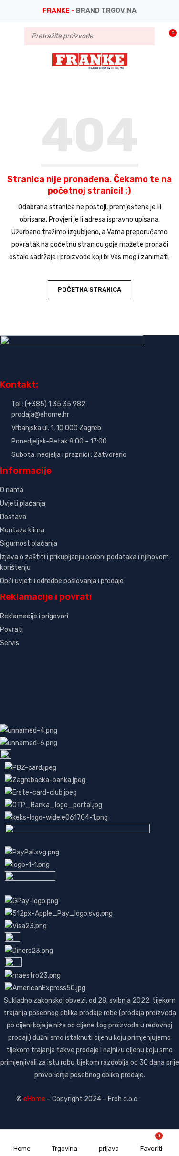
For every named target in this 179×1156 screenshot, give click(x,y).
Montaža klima (22, 530)
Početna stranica (89, 289)
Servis (9, 643)
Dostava (13, 517)
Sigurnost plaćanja (28, 544)
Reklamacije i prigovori (34, 616)
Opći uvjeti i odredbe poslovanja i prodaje (62, 581)
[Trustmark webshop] (73, 659)
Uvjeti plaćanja (22, 503)
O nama (11, 490)
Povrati (11, 630)
